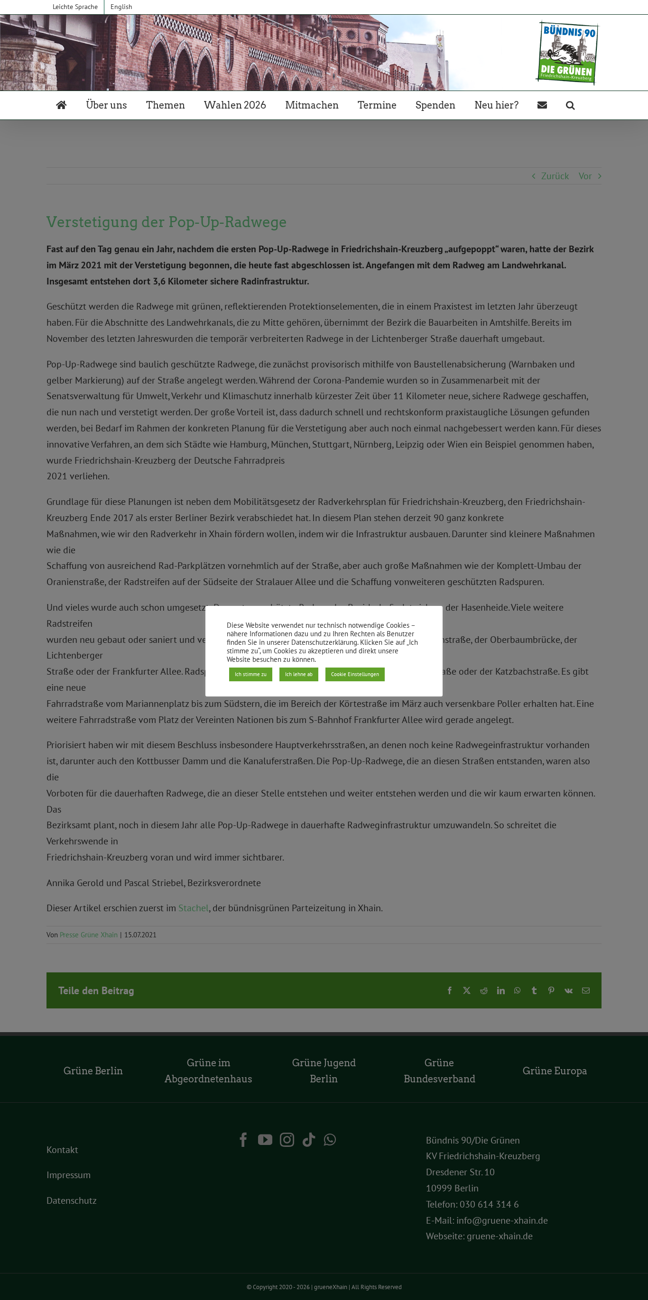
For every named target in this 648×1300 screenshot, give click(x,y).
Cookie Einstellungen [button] (355, 674)
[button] (570, 105)
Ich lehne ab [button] (299, 674)
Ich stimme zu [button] (251, 674)
